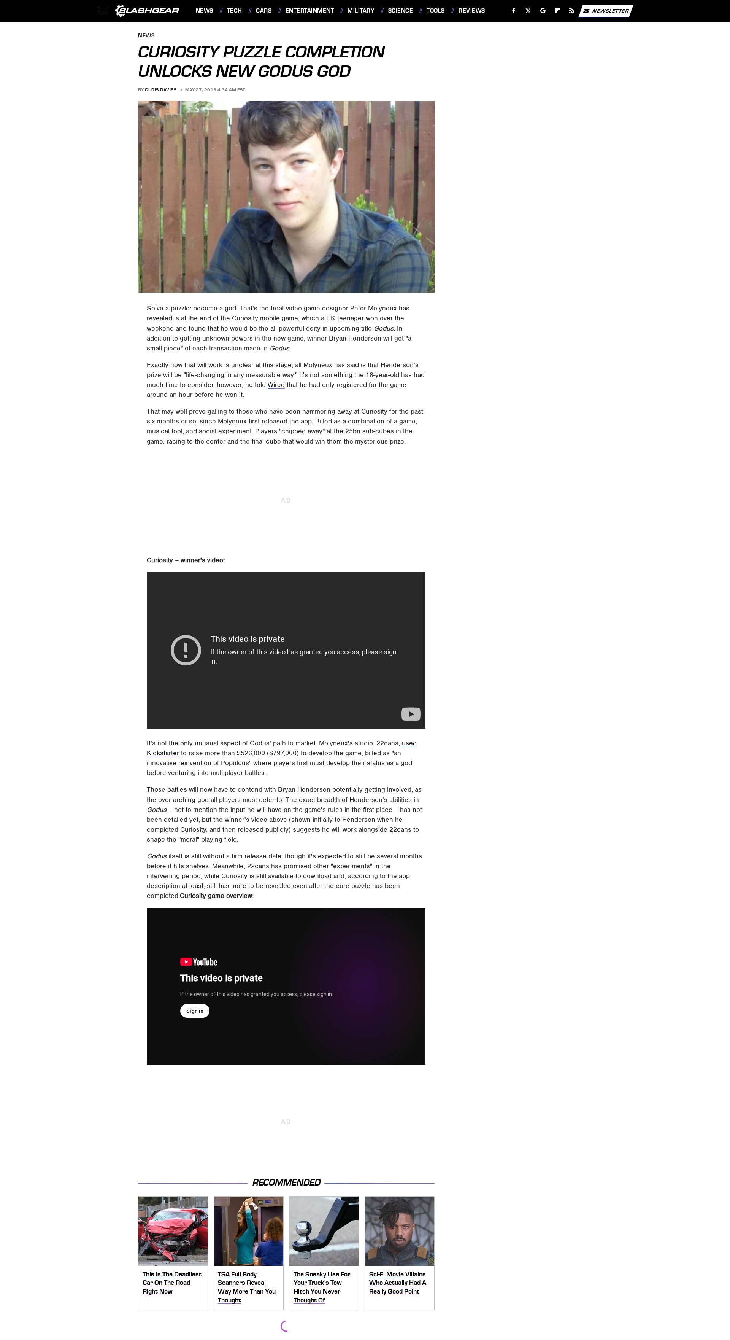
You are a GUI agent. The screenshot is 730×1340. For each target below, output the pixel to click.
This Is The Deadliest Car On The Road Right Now (172, 1282)
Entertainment (310, 10)
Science (400, 10)
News (204, 10)
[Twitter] (527, 11)
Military (361, 10)
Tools (435, 10)
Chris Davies (160, 89)
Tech (234, 10)
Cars (263, 10)
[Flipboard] (557, 11)
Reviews (472, 10)
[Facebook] (513, 11)
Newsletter (611, 10)
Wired (276, 384)
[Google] (543, 11)
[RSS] (571, 11)
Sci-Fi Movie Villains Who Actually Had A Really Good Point (397, 1282)
